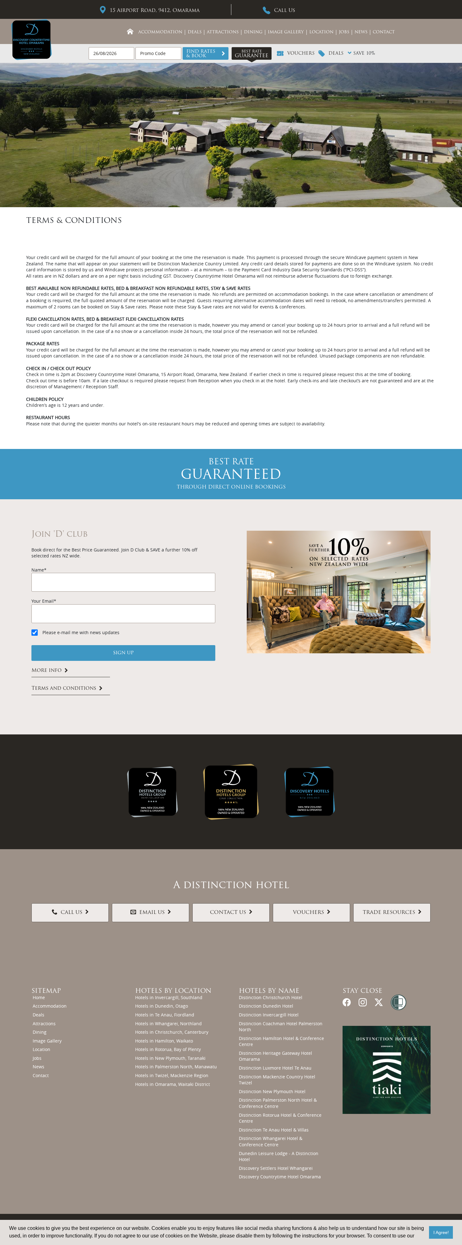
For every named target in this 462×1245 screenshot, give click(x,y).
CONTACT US (228, 912)
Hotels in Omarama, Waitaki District (172, 1084)
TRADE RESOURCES (389, 912)
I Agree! (441, 1232)
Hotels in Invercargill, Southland (168, 997)
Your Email (42, 601)
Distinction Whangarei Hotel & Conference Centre (270, 1141)
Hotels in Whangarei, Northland (168, 1023)
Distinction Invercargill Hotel (269, 1015)
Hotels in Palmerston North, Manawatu (176, 1067)
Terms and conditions (63, 688)
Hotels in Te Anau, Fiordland (164, 1015)
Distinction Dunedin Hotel (266, 1006)
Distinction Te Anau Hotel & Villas (274, 1130)
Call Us (284, 10)
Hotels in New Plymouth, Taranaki (170, 1058)
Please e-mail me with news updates (80, 632)
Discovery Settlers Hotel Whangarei (276, 1168)
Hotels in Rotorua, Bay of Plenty (168, 1049)
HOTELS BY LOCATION (173, 991)
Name (37, 570)
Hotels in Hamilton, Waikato (164, 1041)
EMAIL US (152, 912)
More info (46, 670)
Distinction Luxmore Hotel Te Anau (275, 1068)
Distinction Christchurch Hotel (270, 997)
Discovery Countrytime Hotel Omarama (280, 1177)
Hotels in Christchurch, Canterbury (171, 1032)
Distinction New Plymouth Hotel (272, 1091)
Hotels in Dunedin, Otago (161, 1006)
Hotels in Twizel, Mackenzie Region (171, 1075)
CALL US (71, 912)
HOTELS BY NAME (269, 991)
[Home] (130, 31)
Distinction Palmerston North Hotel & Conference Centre (278, 1103)
